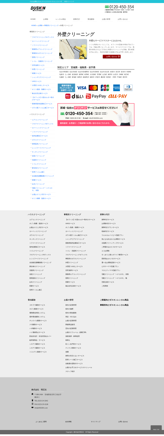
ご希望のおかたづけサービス (112, 247)
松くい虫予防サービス (73, 344)
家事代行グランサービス (110, 227)
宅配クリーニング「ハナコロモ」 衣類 (42, 189)
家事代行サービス (108, 219)
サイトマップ (95, 422)
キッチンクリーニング (40, 152)
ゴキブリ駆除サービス (37, 305)
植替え (67, 340)
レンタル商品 (61, 19)
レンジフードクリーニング (41, 148)
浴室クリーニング (38, 156)
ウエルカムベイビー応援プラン (113, 235)
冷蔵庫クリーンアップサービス (113, 243)
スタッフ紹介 (70, 371)
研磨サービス (36, 73)
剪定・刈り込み (70, 317)
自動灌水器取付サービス (74, 363)
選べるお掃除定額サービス (111, 262)
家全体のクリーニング (40, 168)
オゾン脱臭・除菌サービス (41, 89)
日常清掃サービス (38, 65)
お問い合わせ (123, 19)
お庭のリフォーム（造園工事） (76, 332)
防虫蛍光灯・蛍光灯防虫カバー (40, 336)
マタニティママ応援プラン (111, 270)
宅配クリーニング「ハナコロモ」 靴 (114, 278)
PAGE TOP (156, 429)
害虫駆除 (91, 19)
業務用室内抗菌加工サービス (42, 104)
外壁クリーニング (38, 69)
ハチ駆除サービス (35, 328)
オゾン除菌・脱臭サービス (41, 198)
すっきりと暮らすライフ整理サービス (115, 255)
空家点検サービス (108, 282)
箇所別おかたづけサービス (111, 258)
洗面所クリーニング (39, 160)
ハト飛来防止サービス (37, 332)
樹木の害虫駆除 (70, 313)
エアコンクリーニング (40, 120)
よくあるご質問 (41, 422)
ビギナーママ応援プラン (110, 266)
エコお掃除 (105, 251)
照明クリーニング (38, 57)
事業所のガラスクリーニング (42, 53)
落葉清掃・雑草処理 (72, 336)
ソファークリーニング (40, 45)
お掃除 (45, 19)
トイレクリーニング (39, 164)
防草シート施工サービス (74, 360)
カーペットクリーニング (40, 41)
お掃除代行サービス (109, 223)
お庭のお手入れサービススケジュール (78, 367)
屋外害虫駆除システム (37, 317)
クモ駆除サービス (35, 324)
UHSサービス (37, 81)
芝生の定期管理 (70, 328)
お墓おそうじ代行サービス (41, 194)
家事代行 (76, 19)
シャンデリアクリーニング (41, 77)
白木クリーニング (38, 184)
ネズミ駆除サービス (36, 309)
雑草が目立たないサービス (74, 356)
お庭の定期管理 (70, 320)
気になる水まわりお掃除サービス (113, 239)
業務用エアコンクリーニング (42, 49)
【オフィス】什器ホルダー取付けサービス (43, 98)
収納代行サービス (108, 231)
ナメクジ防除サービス (73, 348)
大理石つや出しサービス (40, 85)
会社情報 (68, 422)
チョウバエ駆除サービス (38, 320)
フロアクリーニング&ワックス (42, 124)
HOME (33, 19)
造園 (67, 352)
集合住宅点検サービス (40, 93)
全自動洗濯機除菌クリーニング (43, 176)
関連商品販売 (70, 324)
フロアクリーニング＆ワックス (43, 37)
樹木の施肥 (69, 309)
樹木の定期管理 (70, 305)
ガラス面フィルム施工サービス (43, 108)
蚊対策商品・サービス (37, 340)
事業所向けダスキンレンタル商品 (114, 305)
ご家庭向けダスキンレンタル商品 (114, 300)
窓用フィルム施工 (38, 172)
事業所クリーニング (51, 25)
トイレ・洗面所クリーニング (42, 61)
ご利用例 (105, 286)
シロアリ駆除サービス (37, 344)
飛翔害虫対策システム (37, 313)
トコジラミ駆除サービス (38, 352)
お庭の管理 (106, 19)
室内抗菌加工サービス (40, 136)
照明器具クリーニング (40, 144)
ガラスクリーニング (39, 140)
